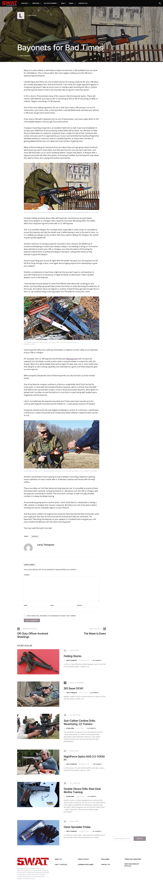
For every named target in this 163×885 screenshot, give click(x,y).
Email (52, 605)
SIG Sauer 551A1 (73, 688)
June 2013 (35, 536)
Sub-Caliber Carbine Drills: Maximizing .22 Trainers (80, 722)
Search (140, 838)
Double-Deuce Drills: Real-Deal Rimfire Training (82, 790)
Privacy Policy (83, 859)
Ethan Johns (70, 728)
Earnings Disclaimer (85, 864)
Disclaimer (105, 859)
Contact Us (105, 864)
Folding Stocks (72, 656)
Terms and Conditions (132, 859)
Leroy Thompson (25, 55)
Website (79, 605)
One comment (97, 764)
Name (26, 605)
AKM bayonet (71, 358)
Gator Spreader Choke (77, 827)
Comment (27, 575)
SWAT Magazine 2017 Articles (131, 865)
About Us (58, 859)
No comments (97, 660)
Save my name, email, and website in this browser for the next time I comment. (51, 615)
